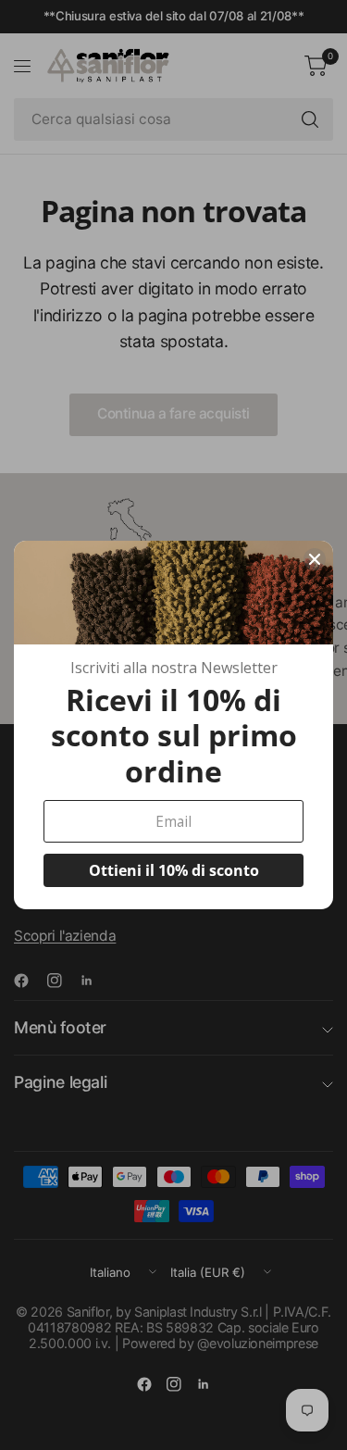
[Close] (315, 559)
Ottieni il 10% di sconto (174, 870)
